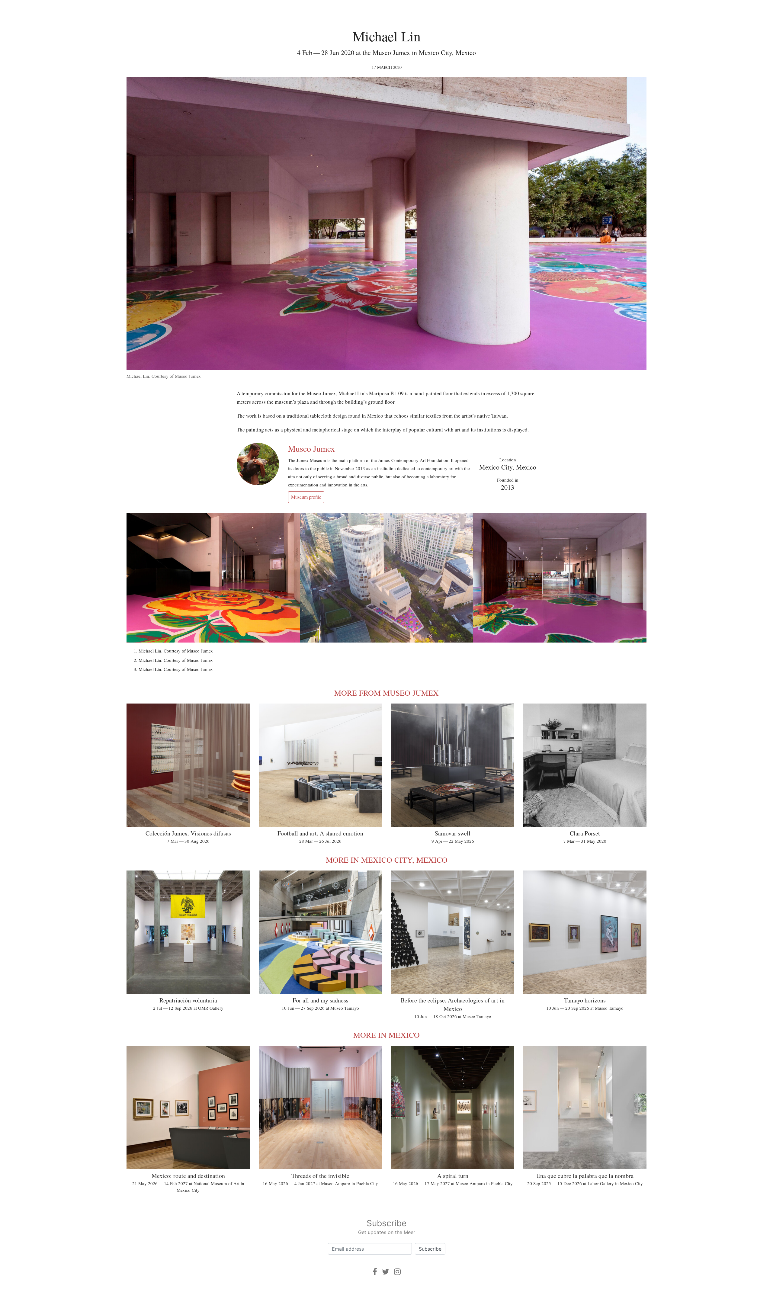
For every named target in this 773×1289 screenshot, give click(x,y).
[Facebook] (375, 1271)
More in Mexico (386, 1035)
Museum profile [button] (306, 497)
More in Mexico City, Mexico (386, 860)
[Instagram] (397, 1271)
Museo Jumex (311, 448)
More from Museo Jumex (386, 693)
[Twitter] (386, 1271)
